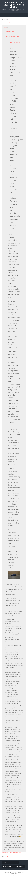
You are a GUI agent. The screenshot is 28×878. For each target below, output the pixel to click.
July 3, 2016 (5, 19)
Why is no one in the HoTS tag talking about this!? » (13, 866)
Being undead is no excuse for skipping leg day (13, 5)
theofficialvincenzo (12, 37)
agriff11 (5, 27)
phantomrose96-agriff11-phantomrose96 (11, 852)
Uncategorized (10, 856)
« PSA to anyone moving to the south (10, 862)
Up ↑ (14, 875)
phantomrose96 (6, 22)
